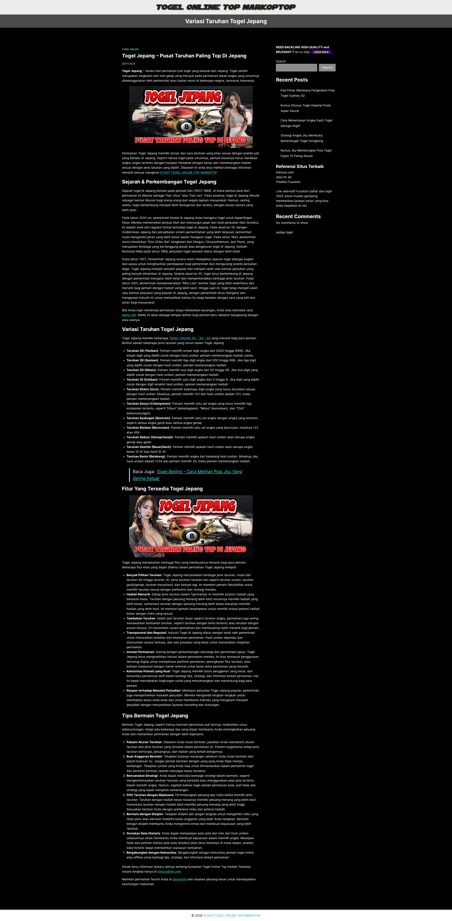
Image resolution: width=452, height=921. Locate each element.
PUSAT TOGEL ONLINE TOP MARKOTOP (232, 915)
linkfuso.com (285, 172)
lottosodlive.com (169, 871)
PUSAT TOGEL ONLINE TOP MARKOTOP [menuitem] (188, 172)
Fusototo (302, 191)
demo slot (129, 315)
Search (281, 61)
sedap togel (284, 232)
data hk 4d (284, 177)
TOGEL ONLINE (130, 49)
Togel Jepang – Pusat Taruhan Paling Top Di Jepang (184, 56)
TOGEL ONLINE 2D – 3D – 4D (189, 338)
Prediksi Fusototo (288, 182)
